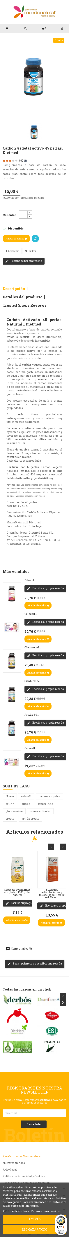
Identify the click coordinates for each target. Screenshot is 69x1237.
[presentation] (51, 847)
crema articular (40, 811)
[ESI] (51, 1031)
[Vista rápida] (6, 858)
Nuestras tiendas (14, 1163)
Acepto (34, 1219)
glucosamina (14, 811)
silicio (26, 804)
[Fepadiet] (51, 1047)
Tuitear (32, 251)
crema (10, 818)
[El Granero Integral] (51, 1015)
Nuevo (10, 796)
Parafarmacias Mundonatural (22, 1156)
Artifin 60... (31, 714)
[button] (44, 28)
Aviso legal (10, 1169)
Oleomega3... (32, 647)
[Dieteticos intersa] (17, 1015)
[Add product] (35, 238)
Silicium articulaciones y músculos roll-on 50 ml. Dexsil (52, 893)
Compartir (13, 251)
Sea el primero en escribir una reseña (37, 963)
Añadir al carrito (15, 238)
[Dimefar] (17, 1047)
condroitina (45, 804)
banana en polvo (49, 796)
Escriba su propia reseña (26, 261)
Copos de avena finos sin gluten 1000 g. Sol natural (17, 892)
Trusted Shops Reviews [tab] (25, 305)
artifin (10, 804)
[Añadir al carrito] (6, 881)
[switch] (61, 1232)
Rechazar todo (34, 1229)
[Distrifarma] (51, 1000)
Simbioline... (32, 681)
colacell (26, 796)
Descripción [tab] (14, 288)
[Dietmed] (17, 1031)
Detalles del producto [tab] (23, 297)
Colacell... (30, 614)
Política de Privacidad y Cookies (24, 1176)
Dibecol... (30, 580)
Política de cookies (16, 1211)
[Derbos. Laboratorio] (17, 1000)
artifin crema (30, 818)
